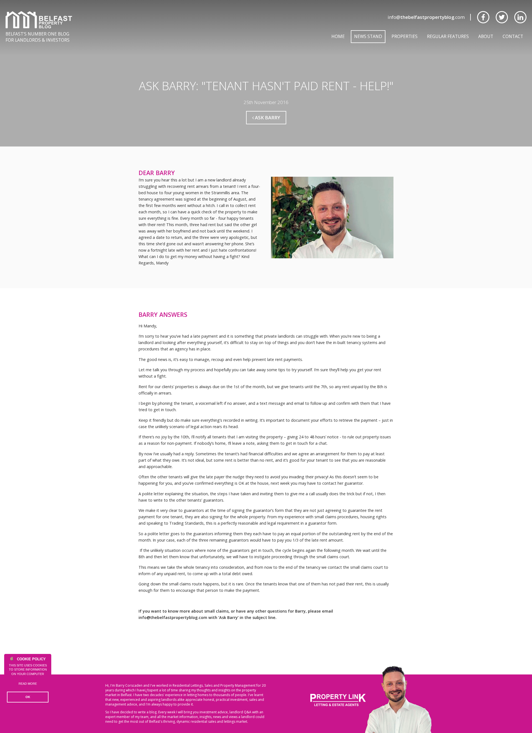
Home (338, 36)
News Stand (368, 36)
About (485, 36)
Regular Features (448, 36)
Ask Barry (267, 117)
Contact (513, 36)
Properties (405, 36)
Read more (28, 683)
